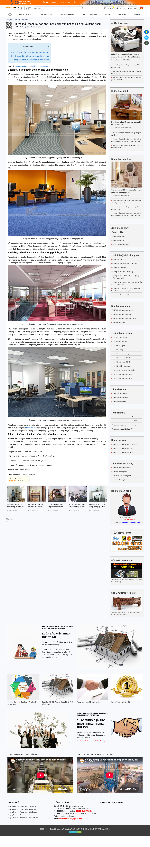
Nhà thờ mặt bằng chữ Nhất (122, 358)
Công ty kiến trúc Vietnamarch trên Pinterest (22, 818)
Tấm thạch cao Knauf (119, 401)
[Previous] (7, 500)
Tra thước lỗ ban (118, 232)
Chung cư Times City (119, 267)
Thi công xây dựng (89, 14)
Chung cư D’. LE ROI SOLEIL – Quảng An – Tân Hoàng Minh (126, 277)
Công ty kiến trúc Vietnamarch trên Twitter (22, 809)
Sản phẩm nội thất (67, 14)
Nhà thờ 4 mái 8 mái (119, 337)
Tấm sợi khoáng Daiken (120, 480)
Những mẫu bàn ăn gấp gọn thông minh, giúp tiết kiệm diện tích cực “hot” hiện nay (126, 140)
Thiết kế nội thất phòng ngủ (122, 314)
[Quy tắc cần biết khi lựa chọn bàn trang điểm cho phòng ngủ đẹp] (126, 175)
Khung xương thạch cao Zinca (122, 448)
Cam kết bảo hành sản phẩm (121, 702)
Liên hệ (137, 14)
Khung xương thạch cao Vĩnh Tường (125, 444)
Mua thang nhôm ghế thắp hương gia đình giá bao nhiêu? (126, 79)
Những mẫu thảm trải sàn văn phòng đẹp (32, 66)
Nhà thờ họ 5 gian (118, 346)
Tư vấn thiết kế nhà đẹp (120, 244)
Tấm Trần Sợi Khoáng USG (122, 476)
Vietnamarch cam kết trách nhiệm (88, 702)
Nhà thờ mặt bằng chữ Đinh (122, 378)
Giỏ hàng (110, 7)
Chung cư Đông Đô (119, 259)
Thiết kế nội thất (46, 14)
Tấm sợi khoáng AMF (119, 472)
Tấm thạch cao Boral (119, 393)
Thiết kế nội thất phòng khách (122, 310)
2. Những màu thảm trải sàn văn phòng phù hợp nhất (30, 56)
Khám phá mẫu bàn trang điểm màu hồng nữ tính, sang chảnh (126, 202)
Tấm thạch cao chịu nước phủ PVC (124, 421)
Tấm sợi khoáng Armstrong (121, 467)
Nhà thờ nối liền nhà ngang (121, 366)
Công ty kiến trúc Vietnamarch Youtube (21, 815)
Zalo (146, 37)
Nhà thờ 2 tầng (117, 350)
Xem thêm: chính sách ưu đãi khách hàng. (91, 741)
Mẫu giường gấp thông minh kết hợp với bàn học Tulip (125, 146)
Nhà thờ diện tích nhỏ (119, 341)
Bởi (15, 27)
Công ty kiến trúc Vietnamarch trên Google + (22, 812)
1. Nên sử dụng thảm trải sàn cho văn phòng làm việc (30, 52)
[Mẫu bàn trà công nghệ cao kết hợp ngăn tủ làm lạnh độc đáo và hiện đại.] (126, 39)
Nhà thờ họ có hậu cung (120, 354)
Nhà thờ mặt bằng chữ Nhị (121, 362)
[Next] (106, 500)
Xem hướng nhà (118, 240)
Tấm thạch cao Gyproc (120, 397)
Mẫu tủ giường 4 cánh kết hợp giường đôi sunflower (126, 134)
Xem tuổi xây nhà (118, 236)
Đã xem (122, 8)
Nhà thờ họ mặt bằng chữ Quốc (123, 370)
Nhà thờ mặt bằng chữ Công (122, 374)
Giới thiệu (122, 14)
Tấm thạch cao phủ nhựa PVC (123, 429)
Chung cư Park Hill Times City (122, 272)
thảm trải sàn (31, 428)
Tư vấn (107, 14)
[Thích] (25, 27)
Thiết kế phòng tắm (119, 322)
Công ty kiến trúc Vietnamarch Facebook (21, 806)
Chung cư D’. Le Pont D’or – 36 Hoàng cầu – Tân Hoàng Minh (126, 283)
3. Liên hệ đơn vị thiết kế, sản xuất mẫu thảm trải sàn (30, 60)
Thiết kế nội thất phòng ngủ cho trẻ (124, 318)
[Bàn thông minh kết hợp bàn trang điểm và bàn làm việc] (126, 107)
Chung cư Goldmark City (121, 295)
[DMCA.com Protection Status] (75, 832)
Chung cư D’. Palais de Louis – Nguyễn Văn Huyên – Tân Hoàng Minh (125, 290)
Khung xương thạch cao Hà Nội (123, 452)
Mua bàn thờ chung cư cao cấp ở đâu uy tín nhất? (126, 72)
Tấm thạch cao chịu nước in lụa (123, 417)
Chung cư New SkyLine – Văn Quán (124, 263)
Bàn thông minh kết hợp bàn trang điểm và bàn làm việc (126, 66)
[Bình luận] (31, 27)
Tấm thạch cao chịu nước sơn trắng (124, 425)
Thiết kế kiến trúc (24, 14)
